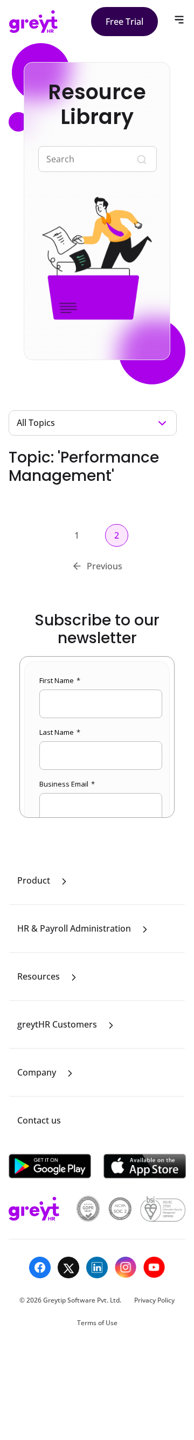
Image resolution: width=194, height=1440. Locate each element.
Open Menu (179, 19)
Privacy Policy (154, 1300)
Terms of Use (97, 1322)
